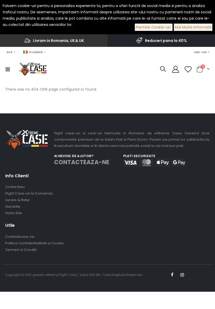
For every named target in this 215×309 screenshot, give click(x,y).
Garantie (12, 206)
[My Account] (175, 69)
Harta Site (13, 213)
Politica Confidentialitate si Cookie (34, 243)
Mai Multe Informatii (193, 27)
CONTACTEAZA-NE (81, 162)
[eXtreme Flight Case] (33, 69)
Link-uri (200, 52)
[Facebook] (172, 275)
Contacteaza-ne (19, 236)
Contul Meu (15, 186)
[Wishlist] (188, 69)
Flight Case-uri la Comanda (29, 193)
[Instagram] (182, 275)
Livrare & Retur (17, 199)
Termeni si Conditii (21, 249)
